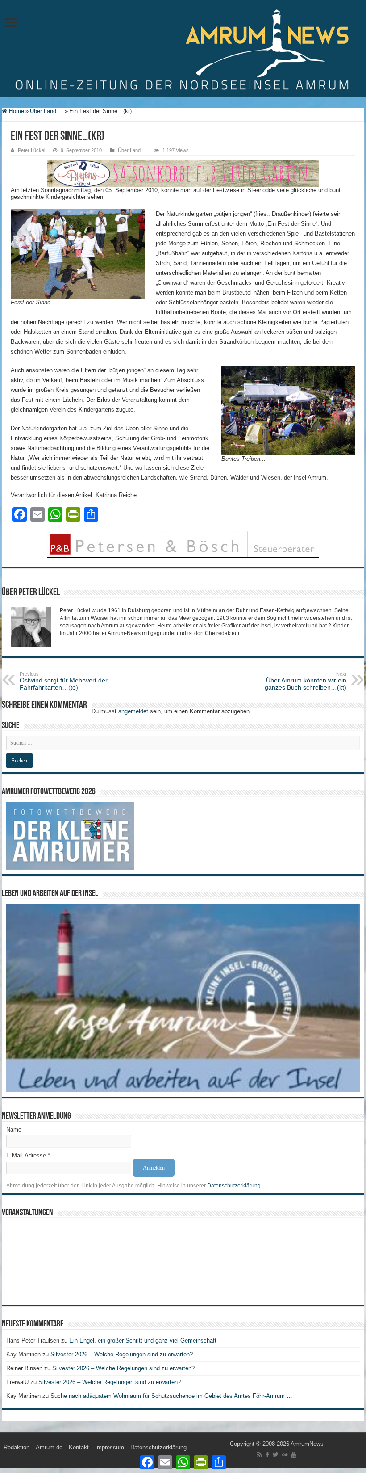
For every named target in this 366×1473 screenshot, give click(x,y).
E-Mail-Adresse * (28, 1155)
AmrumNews (307, 1443)
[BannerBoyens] (183, 173)
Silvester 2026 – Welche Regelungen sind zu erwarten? (122, 1354)
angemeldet (133, 711)
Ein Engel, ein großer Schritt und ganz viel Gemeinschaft (142, 1340)
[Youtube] (293, 1454)
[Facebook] (267, 1454)
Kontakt (79, 1447)
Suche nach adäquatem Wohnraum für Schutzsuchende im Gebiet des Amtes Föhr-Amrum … (171, 1396)
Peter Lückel (31, 150)
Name (13, 1129)
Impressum (109, 1447)
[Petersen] (183, 544)
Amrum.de (49, 1447)
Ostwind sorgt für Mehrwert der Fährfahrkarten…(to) (64, 681)
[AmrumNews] (183, 49)
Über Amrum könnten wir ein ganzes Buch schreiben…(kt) (305, 681)
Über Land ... (46, 111)
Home (15, 111)
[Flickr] (284, 1454)
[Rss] (259, 1454)
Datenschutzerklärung (234, 1186)
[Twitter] (275, 1454)
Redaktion (16, 1447)
